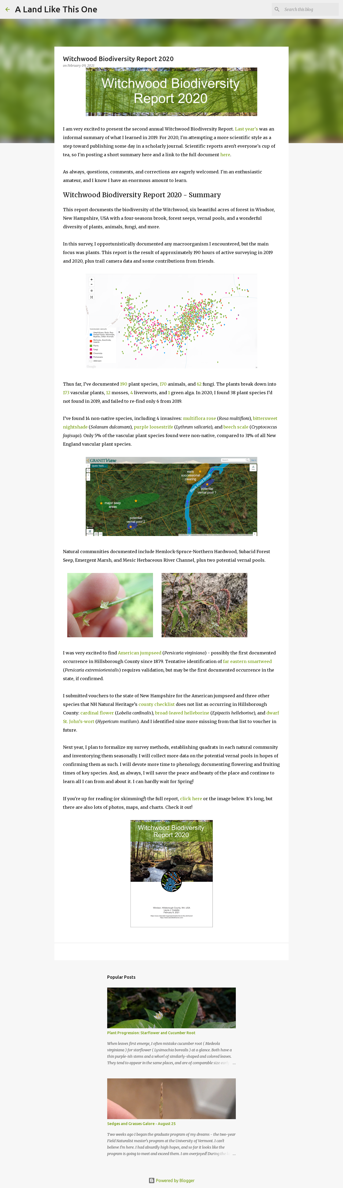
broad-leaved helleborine (182, 713)
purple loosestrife (153, 427)
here (225, 154)
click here (191, 798)
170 (163, 384)
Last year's (246, 129)
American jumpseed (140, 653)
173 (66, 392)
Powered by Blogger (175, 1180)
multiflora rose (199, 418)
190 (123, 384)
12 (108, 392)
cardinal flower (97, 713)
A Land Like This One (56, 9)
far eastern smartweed (247, 661)
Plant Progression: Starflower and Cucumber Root (151, 1033)
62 (199, 384)
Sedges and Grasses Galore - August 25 (141, 1124)
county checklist (157, 704)
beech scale (235, 427)
